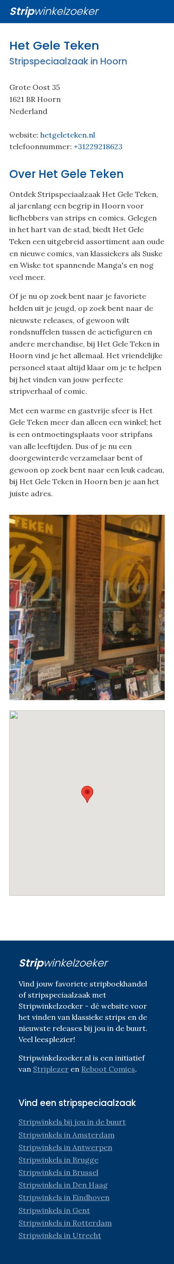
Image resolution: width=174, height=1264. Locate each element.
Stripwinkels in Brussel (58, 1172)
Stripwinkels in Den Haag (63, 1184)
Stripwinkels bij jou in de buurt (72, 1121)
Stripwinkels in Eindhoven (64, 1197)
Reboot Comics (108, 1069)
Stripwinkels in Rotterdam (65, 1222)
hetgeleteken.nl (67, 134)
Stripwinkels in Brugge (58, 1159)
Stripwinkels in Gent (54, 1210)
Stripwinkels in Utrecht (60, 1235)
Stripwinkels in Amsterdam (67, 1134)
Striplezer (51, 1069)
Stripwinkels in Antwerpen (65, 1147)
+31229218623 (98, 146)
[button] (87, 794)
